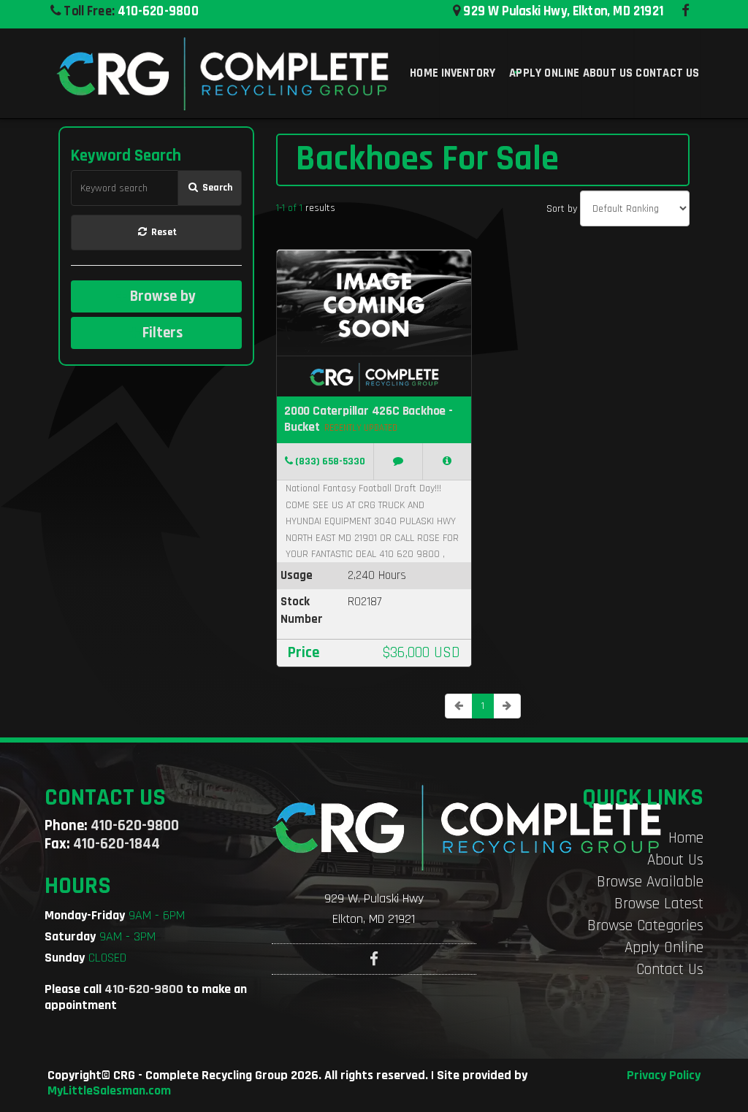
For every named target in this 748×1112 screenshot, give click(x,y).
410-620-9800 (158, 11)
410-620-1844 (116, 844)
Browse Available (650, 881)
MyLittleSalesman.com (109, 1090)
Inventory (468, 73)
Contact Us (669, 969)
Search (216, 187)
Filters (161, 332)
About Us (675, 860)
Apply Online (664, 947)
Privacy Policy (664, 1075)
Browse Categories (645, 925)
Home (685, 838)
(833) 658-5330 (329, 462)
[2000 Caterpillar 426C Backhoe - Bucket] (447, 462)
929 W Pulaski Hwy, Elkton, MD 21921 (561, 11)
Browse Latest (658, 903)
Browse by (161, 296)
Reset (163, 232)
